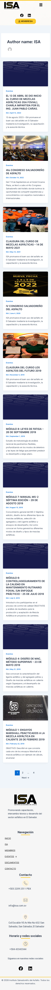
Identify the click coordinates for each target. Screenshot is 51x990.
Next (25, 777)
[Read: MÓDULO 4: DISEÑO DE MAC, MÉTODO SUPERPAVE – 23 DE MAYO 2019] (25, 636)
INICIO (8, 838)
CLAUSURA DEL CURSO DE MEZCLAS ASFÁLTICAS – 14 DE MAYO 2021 (24, 244)
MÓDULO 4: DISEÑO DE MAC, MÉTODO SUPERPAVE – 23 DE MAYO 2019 (24, 661)
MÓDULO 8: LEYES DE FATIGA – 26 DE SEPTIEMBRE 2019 (25, 430)
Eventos (9, 91)
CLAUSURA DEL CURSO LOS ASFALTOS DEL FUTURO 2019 (23, 369)
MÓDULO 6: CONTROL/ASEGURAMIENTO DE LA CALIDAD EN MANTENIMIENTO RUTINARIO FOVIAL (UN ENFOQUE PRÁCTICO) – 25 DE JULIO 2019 (25, 585)
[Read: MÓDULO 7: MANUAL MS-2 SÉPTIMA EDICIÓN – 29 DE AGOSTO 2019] (25, 475)
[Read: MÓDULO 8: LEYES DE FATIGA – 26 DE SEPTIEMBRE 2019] (25, 407)
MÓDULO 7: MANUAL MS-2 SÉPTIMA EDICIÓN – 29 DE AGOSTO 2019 (22, 500)
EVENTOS (9, 856)
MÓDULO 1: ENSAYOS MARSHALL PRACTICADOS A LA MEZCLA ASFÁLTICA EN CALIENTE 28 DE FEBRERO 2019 (25, 734)
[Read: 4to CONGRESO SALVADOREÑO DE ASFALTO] (25, 148)
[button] (41, 5)
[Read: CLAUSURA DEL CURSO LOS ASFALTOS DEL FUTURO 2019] (25, 345)
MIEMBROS (10, 850)
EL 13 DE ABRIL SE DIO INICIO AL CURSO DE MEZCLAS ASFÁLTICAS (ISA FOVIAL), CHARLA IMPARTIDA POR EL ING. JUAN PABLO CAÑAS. (23, 102)
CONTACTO (10, 868)
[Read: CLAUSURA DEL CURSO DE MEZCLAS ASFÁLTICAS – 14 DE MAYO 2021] (25, 219)
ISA (6, 844)
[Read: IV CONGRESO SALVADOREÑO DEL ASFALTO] (25, 284)
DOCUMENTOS (12, 862)
